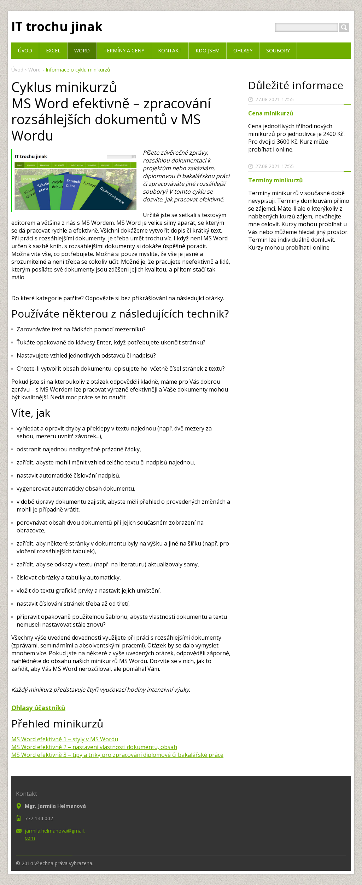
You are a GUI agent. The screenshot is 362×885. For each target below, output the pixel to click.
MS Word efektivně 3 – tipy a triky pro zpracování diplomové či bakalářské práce (117, 755)
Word (34, 69)
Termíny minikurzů (275, 180)
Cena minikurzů (270, 113)
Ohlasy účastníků (38, 707)
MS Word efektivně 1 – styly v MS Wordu (64, 739)
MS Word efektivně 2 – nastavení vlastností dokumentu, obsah (94, 747)
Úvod (17, 69)
